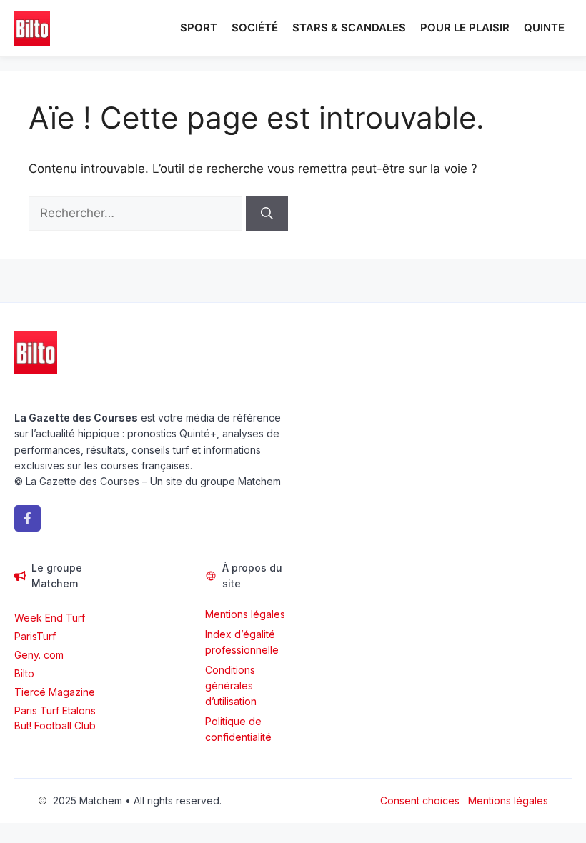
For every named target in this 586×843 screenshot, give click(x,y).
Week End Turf (49, 618)
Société (255, 27)
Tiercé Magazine (54, 692)
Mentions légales (245, 614)
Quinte (544, 27)
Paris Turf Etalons (55, 710)
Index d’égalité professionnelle (243, 642)
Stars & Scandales (349, 27)
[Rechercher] (267, 213)
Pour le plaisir (465, 27)
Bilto (24, 673)
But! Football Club (55, 725)
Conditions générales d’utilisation (231, 686)
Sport (198, 27)
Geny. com (39, 655)
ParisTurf (35, 636)
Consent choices (420, 800)
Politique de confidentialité (238, 729)
